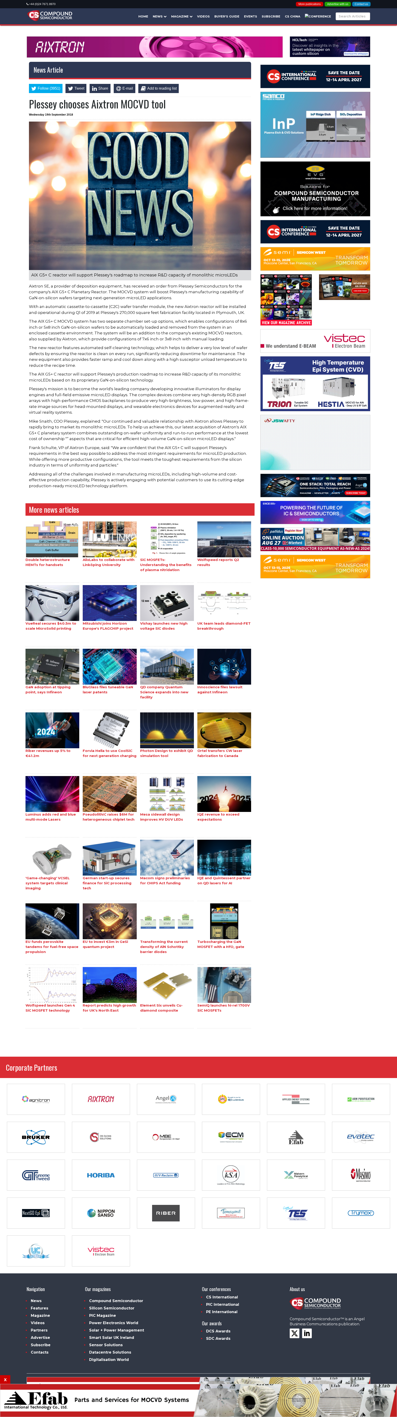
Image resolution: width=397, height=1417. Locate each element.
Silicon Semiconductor (111, 1308)
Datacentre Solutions (110, 1352)
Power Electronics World (113, 1323)
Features (39, 1308)
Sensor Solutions (106, 1345)
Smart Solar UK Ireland (111, 1337)
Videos (203, 16)
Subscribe (271, 16)
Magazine (180, 16)
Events (250, 16)
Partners (39, 1330)
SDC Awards (218, 1338)
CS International (222, 1297)
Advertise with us (337, 4)
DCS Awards (218, 1331)
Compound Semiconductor (116, 1301)
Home (143, 16)
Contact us (361, 4)
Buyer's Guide (226, 16)
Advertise (40, 1337)
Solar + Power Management (116, 1330)
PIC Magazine (102, 1315)
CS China (292, 16)
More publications (309, 4)
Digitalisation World (109, 1359)
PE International (222, 1312)
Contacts (39, 1352)
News (158, 16)
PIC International (222, 1304)
